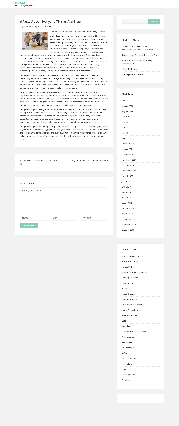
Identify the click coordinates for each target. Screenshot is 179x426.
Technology (127, 364)
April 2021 (126, 133)
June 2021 (126, 122)
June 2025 (126, 100)
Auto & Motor (128, 267)
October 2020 (128, 165)
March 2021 (127, 138)
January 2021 (127, 149)
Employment (127, 283)
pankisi (20, 2)
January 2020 (127, 213)
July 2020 (126, 181)
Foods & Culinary (129, 293)
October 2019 (128, 230)
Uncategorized (128, 374)
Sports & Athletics (130, 358)
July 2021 (126, 116)
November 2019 (129, 224)
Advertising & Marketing (132, 256)
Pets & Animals (128, 337)
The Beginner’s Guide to (132, 74)
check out (100, 45)
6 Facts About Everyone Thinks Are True (140, 55)
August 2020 (127, 176)
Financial (47, 26)
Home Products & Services (134, 310)
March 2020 (127, 203)
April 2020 (126, 197)
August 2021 (127, 111)
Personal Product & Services (134, 331)
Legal (124, 320)
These (95, 132)
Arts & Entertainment (131, 261)
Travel (124, 369)
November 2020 (129, 159)
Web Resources (129, 380)
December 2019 (129, 219)
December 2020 (129, 154)
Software (126, 353)
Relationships (128, 347)
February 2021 (128, 143)
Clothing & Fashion (130, 277)
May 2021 (126, 127)
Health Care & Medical (132, 304)
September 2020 (129, 170)
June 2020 (126, 186)
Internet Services (129, 315)
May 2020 (126, 192)
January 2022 (127, 106)
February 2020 (128, 208)
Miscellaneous (128, 326)
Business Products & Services (135, 272)
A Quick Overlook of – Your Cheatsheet (89, 160)
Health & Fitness (129, 299)
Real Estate (127, 342)
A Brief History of (129, 69)
